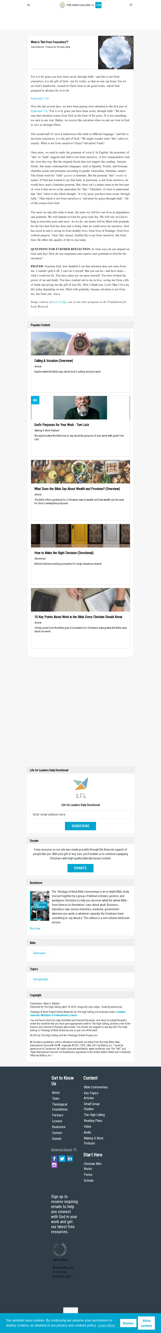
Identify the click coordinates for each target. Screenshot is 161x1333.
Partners (57, 1115)
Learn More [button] (106, 1325)
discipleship (40, 979)
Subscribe (80, 826)
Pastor (88, 1175)
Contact (57, 1133)
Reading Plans (93, 1121)
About (32, 25)
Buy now (35, 928)
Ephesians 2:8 (39, 111)
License (57, 1121)
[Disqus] (80, 713)
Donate (43, 25)
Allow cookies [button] (146, 1323)
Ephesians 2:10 (40, 98)
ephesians (39, 953)
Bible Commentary (96, 1087)
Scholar (89, 1181)
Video (87, 1127)
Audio (87, 1132)
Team (55, 1098)
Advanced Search (62, 1149)
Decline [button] (128, 1323)
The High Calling (94, 1115)
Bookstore (59, 1127)
